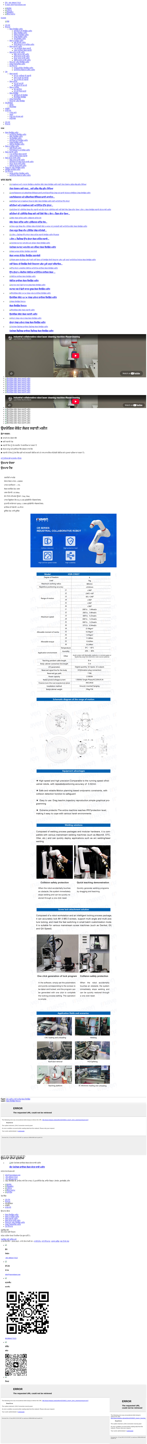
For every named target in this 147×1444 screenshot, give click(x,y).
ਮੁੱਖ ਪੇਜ (7, 25)
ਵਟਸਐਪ (14, 458)
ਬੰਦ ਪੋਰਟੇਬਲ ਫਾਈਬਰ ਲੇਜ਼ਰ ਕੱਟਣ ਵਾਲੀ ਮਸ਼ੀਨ (27, 1167)
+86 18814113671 (11, 1179)
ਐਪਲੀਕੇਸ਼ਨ (9, 103)
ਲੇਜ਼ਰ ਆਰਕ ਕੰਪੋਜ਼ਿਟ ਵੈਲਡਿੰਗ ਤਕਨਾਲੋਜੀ (24, 256)
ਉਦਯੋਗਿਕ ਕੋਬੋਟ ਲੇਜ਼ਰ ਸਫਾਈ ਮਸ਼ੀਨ (23, 314)
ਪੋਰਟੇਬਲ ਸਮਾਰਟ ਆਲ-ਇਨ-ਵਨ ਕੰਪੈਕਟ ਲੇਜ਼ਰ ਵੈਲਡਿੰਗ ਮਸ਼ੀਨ (32, 247)
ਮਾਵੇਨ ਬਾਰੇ (12, 113)
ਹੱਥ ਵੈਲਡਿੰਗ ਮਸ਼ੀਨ (20, 39)
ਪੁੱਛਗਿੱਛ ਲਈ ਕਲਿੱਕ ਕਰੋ (8, 1239)
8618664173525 (10, 1338)
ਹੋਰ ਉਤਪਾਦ (13, 66)
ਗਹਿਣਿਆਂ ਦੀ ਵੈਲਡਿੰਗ (21, 95)
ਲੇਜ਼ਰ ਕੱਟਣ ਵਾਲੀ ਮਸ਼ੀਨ (17, 52)
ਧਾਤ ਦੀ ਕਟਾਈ (18, 83)
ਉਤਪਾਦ (7, 27)
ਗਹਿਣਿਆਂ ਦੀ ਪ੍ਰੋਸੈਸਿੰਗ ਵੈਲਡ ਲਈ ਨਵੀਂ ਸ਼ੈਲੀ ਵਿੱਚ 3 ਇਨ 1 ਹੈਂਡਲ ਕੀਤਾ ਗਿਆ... (39, 214)
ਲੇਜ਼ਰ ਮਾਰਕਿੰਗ (14, 87)
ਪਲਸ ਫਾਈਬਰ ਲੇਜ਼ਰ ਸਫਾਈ (23, 50)
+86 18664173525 (11, 1177)
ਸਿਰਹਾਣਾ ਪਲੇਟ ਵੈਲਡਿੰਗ (17, 101)
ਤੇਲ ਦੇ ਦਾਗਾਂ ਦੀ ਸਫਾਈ (21, 78)
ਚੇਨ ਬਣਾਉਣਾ (18, 89)
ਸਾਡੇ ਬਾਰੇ (8, 111)
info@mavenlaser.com (12, 1175)
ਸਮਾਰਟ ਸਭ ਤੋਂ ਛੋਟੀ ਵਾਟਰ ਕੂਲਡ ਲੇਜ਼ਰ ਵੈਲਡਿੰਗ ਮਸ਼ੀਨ (29, 289)
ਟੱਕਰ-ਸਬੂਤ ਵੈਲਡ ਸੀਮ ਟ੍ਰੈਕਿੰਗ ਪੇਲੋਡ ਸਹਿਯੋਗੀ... (28, 230)
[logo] (7, 21)
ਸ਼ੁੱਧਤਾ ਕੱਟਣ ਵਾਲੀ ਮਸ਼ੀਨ (22, 58)
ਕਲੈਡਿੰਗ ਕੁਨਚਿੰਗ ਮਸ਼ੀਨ (12, 169)
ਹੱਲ (6, 72)
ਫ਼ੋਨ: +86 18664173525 (13, 3)
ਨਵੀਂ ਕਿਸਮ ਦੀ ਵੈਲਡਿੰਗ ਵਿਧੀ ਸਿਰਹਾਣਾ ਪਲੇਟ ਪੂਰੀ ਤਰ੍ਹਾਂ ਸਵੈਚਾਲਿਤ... (36, 264)
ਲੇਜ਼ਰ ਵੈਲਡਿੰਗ (13, 93)
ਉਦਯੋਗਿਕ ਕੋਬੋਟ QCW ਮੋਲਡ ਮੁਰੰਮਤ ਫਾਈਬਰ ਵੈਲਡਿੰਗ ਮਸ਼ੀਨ (33, 297)
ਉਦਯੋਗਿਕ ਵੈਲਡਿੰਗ (20, 97)
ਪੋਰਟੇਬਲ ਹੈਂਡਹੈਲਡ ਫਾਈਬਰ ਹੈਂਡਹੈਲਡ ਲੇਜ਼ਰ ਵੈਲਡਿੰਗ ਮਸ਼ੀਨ (31, 331)
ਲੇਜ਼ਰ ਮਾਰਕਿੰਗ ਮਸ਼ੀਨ (16, 41)
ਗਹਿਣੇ (11, 105)
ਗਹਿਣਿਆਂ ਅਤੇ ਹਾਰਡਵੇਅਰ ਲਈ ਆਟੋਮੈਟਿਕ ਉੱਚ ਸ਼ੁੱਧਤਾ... (31, 205)
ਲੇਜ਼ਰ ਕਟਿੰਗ (13, 81)
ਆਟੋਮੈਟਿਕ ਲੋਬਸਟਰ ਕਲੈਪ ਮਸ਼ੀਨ (24, 70)
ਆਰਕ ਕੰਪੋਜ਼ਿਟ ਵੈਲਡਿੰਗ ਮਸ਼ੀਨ (23, 68)
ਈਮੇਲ (19, 458)
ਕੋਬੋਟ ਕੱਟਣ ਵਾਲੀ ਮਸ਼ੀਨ (21, 54)
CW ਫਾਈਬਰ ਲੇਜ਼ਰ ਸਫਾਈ (22, 48)
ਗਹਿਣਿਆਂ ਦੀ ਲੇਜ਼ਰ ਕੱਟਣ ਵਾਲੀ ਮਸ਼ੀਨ (21, 162)
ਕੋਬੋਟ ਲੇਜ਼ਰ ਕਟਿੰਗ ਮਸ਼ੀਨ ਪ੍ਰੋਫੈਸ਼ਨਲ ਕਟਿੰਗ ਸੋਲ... (28, 222)
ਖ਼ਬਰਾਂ (11, 114)
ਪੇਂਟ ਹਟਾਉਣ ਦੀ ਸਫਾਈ (21, 79)
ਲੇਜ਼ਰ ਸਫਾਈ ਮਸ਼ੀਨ (15, 46)
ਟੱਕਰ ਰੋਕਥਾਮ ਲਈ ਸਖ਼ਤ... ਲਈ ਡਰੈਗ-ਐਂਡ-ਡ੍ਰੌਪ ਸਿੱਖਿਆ (31, 189)
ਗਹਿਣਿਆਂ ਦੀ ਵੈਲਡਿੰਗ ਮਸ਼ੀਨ (23, 31)
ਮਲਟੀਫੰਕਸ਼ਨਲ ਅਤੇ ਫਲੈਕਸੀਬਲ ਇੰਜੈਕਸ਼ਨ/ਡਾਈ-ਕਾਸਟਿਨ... (32, 197)
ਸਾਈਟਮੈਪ (37, 1241)
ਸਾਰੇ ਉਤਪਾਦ (46, 1241)
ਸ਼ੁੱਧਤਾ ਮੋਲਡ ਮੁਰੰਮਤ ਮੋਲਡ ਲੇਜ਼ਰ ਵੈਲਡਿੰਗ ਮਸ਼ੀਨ (27, 322)
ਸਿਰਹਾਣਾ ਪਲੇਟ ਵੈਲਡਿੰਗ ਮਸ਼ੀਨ (19, 62)
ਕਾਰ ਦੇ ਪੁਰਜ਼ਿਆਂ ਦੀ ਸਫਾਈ (22, 76)
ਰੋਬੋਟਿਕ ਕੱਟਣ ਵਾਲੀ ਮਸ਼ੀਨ (22, 60)
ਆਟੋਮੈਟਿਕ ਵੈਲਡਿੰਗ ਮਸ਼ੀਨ (17, 134)
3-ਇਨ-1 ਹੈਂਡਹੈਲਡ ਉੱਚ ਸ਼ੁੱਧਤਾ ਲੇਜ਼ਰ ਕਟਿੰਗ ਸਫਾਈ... (29, 239)
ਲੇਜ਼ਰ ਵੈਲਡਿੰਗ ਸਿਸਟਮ (18, 306)
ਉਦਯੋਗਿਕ (12, 107)
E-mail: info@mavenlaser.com (15, 5)
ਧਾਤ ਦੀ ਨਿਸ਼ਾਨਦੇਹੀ (20, 91)
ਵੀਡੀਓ (7, 109)
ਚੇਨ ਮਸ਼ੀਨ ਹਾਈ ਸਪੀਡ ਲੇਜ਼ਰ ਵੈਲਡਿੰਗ (18, 1099)
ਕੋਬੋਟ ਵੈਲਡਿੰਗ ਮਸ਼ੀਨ (20, 33)
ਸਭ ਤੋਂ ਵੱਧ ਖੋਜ (64, 1241)
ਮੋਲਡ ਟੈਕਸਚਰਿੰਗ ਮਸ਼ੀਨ (17, 64)
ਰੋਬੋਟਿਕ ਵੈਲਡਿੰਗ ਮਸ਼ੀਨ (21, 35)
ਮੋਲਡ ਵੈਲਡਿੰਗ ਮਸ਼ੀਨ (20, 37)
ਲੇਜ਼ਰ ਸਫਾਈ (13, 74)
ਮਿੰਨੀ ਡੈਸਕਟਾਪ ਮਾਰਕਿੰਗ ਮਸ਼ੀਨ (24, 44)
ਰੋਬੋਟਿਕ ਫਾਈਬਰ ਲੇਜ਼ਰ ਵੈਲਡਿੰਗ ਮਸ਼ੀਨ (24, 281)
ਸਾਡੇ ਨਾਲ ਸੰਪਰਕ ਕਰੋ (16, 116)
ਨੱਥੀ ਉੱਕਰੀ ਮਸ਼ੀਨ (20, 43)
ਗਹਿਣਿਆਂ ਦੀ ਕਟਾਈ (20, 85)
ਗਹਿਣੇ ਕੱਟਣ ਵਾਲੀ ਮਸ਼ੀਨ (22, 56)
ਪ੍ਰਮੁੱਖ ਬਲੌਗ (55, 1241)
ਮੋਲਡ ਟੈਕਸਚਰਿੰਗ (15, 99)
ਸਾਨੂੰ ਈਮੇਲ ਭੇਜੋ (6, 458)
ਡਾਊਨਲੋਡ (12, 118)
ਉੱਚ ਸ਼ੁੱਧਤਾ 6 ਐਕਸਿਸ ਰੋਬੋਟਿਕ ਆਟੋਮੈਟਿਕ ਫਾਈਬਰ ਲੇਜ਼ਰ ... (32, 272)
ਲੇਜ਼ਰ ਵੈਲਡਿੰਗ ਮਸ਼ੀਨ (16, 29)
